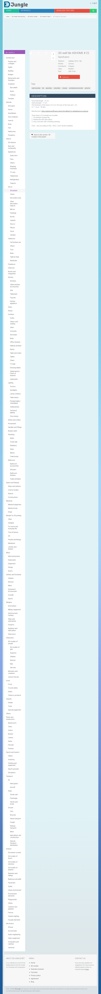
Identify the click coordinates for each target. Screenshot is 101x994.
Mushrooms (12, 723)
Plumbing (11, 434)
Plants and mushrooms (10, 718)
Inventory (11, 759)
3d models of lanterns (12, 869)
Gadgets (11, 523)
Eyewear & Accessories (12, 590)
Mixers (12, 453)
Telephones (14, 176)
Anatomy (13, 653)
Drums (10, 571)
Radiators (13, 445)
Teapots (13, 183)
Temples (11, 98)
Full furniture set (15, 242)
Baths (12, 438)
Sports (10, 599)
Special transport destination (14, 843)
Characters (10, 638)
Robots (10, 494)
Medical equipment (14, 505)
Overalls (11, 595)
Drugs (10, 512)
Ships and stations (14, 486)
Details (10, 703)
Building (10, 71)
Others (12, 163)
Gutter (10, 886)
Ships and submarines (12, 620)
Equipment (11, 564)
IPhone (10, 927)
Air (9, 780)
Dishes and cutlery (14, 420)
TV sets (12, 172)
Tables (12, 357)
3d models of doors (12, 857)
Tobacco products (14, 695)
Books (12, 217)
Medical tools (12, 508)
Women (11, 582)
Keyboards (12, 560)
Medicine (9, 501)
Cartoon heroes (13, 677)
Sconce (12, 386)
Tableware (13, 294)
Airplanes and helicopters (12, 629)
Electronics (10, 923)
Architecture (10, 58)
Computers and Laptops (13, 943)
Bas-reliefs (13, 88)
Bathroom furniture (13, 474)
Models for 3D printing (13, 515)
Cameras (11, 948)
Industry (9, 699)
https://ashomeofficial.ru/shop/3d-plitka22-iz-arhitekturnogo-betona (64, 111)
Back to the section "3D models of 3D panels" (41, 136)
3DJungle (18, 989)
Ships (10, 791)
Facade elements (14, 920)
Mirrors (12, 209)
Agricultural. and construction (15, 836)
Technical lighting (13, 412)
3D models (34, 966)
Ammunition (12, 606)
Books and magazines (12, 273)
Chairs (12, 360)
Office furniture (15, 342)
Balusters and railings (12, 874)
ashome (87, 88)
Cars (11, 811)
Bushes (10, 734)
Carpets (12, 220)
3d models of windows (12, 863)
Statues (12, 95)
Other (12, 327)
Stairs (10, 307)
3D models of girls (14, 648)
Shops (10, 311)
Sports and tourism (12, 752)
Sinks (12, 449)
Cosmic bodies (13, 490)
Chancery (11, 268)
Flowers (11, 749)
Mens (10, 586)
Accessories (12, 931)
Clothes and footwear (13, 575)
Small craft (14, 794)
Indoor (10, 730)
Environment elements (12, 895)
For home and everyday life (13, 528)
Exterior (8, 849)
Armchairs (13, 335)
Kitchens (13, 281)
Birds (10, 124)
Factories (33, 972)
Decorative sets (15, 198)
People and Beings (14, 540)
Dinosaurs (11, 106)
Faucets (13, 298)
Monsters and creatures (13, 672)
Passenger (13, 798)
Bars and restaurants (12, 147)
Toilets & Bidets (15, 479)
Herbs (10, 741)
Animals (9, 102)
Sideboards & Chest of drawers (14, 373)
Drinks (10, 692)
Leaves (10, 738)
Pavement (11, 883)
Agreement (34, 979)
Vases (12, 194)
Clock (12, 231)
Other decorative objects (14, 204)
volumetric (57, 88)
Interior (8, 139)
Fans (11, 159)
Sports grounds (13, 769)
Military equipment (14, 610)
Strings (10, 567)
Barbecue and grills (14, 879)
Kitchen (10, 277)
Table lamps (14, 397)
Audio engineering (14, 934)
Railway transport (13, 827)
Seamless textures (37, 969)
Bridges (10, 74)
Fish (9, 128)
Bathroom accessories (14, 465)
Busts (12, 91)
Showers (13, 469)
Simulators (11, 773)
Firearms (11, 625)
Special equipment (14, 710)
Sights (10, 67)
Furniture (11, 314)
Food (8, 681)
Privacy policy (35, 975)
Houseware (12, 424)
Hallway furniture (15, 346)
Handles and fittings (15, 427)
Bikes (12, 832)
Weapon (9, 602)
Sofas (12, 318)
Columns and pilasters (12, 908)
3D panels (13, 190)
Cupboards (14, 379)
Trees (10, 727)
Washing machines (13, 168)
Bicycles (13, 815)
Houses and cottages (12, 62)
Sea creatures (13, 117)
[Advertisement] (50, 34)
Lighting (10, 383)
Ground (10, 808)
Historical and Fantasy (12, 614)
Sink (11, 290)
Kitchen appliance (13, 302)
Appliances (12, 152)
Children (11, 578)
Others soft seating (14, 323)
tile (43, 88)
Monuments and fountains (13, 79)
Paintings (13, 213)
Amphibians (12, 113)
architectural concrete (76, 88)
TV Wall (12, 364)
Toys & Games (13, 532)
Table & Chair (14, 257)
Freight (12, 822)
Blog (32, 982)
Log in (94, 3)
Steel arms (12, 634)
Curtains (13, 235)
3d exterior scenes (14, 852)
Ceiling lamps (14, 407)
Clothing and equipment (12, 764)
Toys (11, 250)
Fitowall (10, 745)
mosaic (64, 88)
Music (8, 553)
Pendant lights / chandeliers (15, 402)
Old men (13, 668)
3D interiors (12, 142)
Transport (9, 776)
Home (10, 109)
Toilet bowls (14, 456)
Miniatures (11, 543)
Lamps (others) (15, 394)
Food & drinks (13, 688)
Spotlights (13, 390)
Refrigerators (14, 180)
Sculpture (11, 84)
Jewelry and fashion (12, 548)
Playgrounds (12, 899)
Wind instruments (14, 556)
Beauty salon (12, 431)
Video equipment (14, 938)
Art (9, 536)
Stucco (12, 224)
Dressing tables (15, 368)
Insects (10, 120)
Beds (12, 253)
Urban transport (15, 819)
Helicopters (14, 784)
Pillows (12, 228)
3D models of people (12, 642)
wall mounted (36, 88)
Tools (10, 706)
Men (11, 664)
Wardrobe (13, 261)
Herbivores (12, 131)
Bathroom (11, 460)
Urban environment (14, 890)
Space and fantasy (12, 483)
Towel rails (13, 442)
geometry (49, 88)
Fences (10, 912)
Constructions (13, 497)
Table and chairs (15, 353)
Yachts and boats (14, 803)
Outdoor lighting (13, 916)
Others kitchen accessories (15, 286)
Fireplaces (11, 264)
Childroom (11, 239)
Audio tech (13, 155)
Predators (11, 135)
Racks (12, 349)
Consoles (13, 331)
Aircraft (12, 787)
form (87, 969)
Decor (10, 187)
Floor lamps (14, 416)
